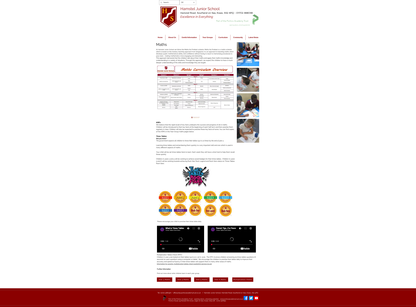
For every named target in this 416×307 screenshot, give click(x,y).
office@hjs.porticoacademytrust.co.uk (187, 293)
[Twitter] (251, 298)
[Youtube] (256, 298)
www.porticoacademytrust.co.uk (231, 299)
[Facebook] (246, 298)
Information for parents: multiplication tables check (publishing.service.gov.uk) (184, 264)
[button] (248, 54)
